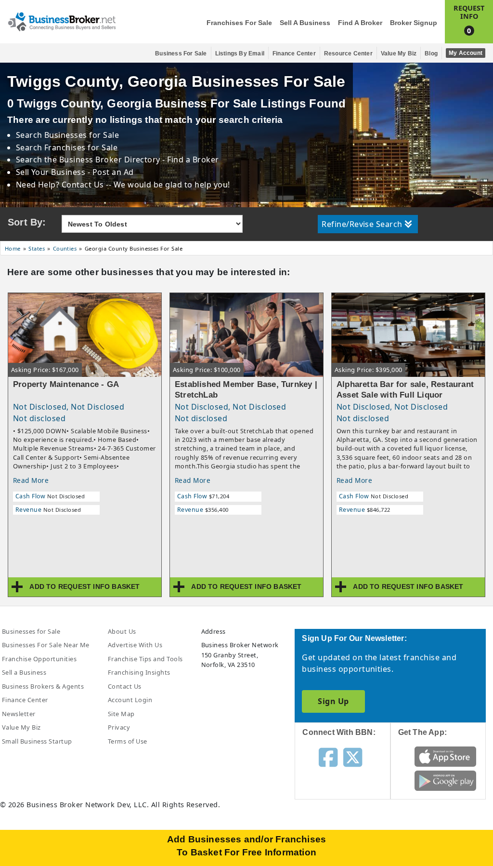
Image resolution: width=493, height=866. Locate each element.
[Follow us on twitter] (352, 756)
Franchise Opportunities (39, 658)
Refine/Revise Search (362, 224)
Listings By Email (239, 53)
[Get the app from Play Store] (445, 780)
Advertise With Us (135, 644)
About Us (122, 631)
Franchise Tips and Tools (145, 658)
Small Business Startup (37, 741)
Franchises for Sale (239, 23)
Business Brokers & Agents (43, 686)
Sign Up (333, 701)
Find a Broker (360, 23)
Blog (431, 53)
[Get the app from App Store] (445, 756)
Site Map (121, 713)
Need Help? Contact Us (61, 184)
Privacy (119, 727)
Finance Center (294, 53)
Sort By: (27, 222)
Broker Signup (413, 23)
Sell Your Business (52, 172)
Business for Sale (181, 53)
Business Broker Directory (109, 159)
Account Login (130, 699)
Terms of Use (127, 741)
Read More (31, 480)
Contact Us (125, 686)
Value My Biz (398, 53)
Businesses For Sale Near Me (46, 644)
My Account (465, 53)
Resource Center (348, 53)
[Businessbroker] (62, 20)
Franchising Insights (139, 672)
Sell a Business (305, 23)
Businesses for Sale (81, 135)
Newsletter (19, 713)
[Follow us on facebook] (328, 756)
